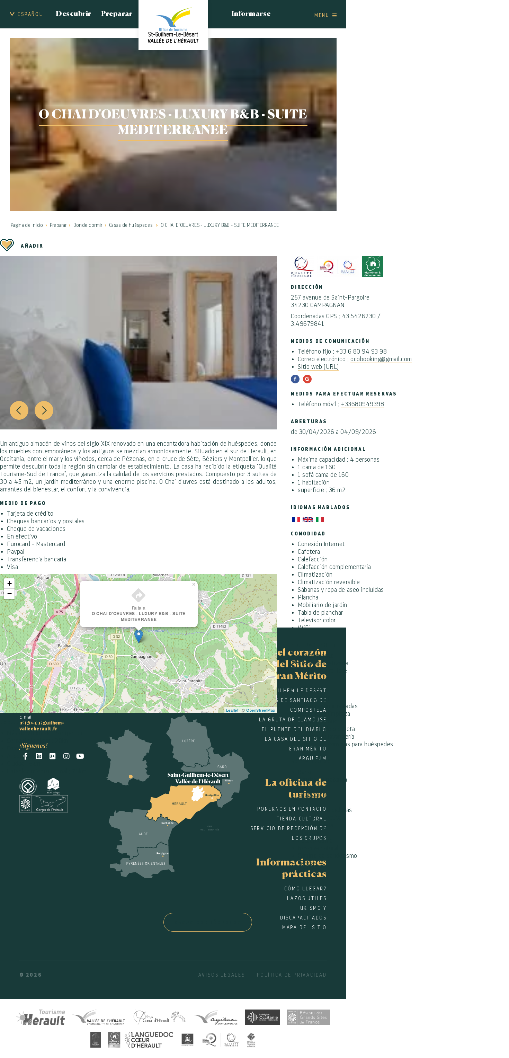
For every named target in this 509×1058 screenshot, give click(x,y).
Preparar (116, 14)
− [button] (9, 593)
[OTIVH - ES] (173, 25)
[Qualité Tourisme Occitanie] (220, 1039)
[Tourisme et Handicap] (188, 1039)
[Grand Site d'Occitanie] (96, 1039)
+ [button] (9, 583)
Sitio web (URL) (318, 367)
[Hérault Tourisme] (41, 1016)
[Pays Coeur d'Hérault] (159, 1016)
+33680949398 (362, 404)
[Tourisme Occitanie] (262, 1016)
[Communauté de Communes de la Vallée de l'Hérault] (98, 1016)
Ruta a (139, 613)
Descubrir (73, 14)
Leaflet (232, 710)
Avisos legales (221, 974)
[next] (44, 410)
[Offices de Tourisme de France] (251, 1039)
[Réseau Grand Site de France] (308, 1016)
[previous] (19, 410)
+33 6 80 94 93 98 (361, 351)
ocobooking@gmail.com (381, 359)
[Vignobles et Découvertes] (141, 1039)
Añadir (32, 245)
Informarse (250, 14)
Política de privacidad (292, 974)
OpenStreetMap (260, 710)
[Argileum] (215, 1016)
